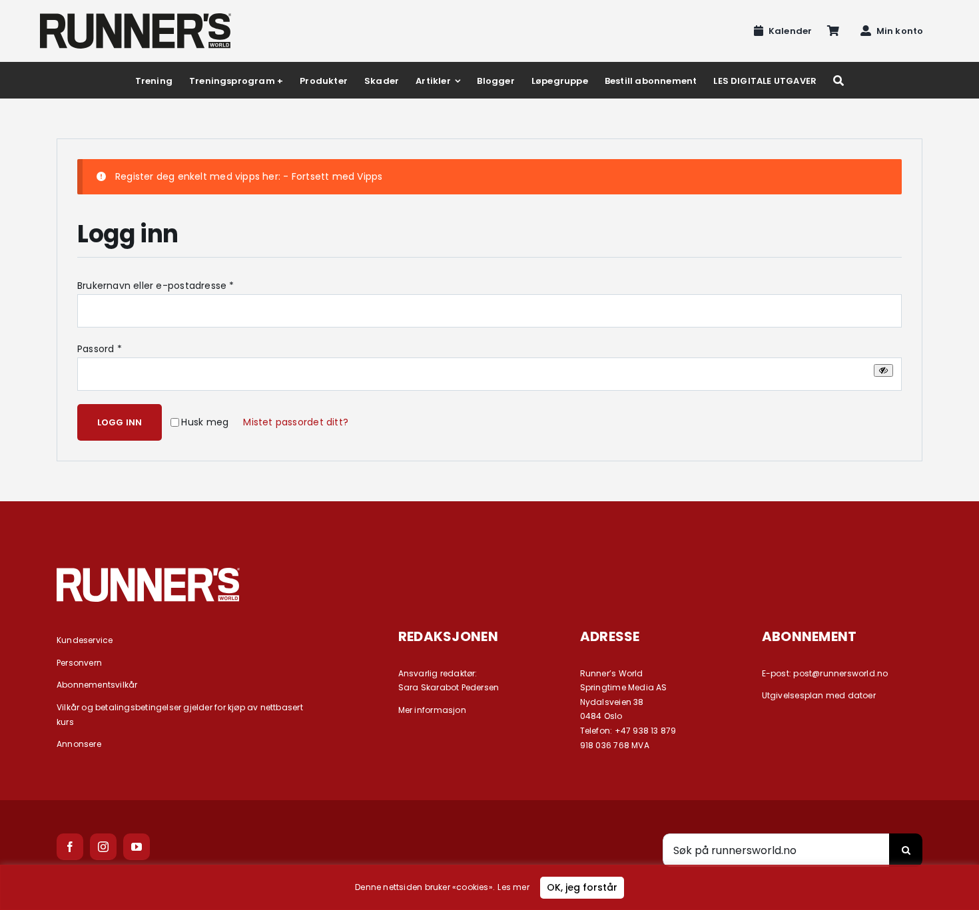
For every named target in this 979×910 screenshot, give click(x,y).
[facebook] (70, 846)
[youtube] (136, 846)
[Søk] (838, 80)
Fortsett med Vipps (337, 176)
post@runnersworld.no (840, 673)
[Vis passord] (883, 370)
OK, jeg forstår (582, 887)
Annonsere (79, 744)
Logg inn (120, 422)
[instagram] (103, 846)
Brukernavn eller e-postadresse (155, 285)
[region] (489, 887)
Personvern (79, 662)
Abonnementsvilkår (97, 684)
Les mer (513, 887)
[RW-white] (148, 572)
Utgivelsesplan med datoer (819, 695)
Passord (99, 348)
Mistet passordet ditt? (295, 422)
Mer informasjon (432, 710)
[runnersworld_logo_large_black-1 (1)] (135, 18)
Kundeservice (85, 640)
